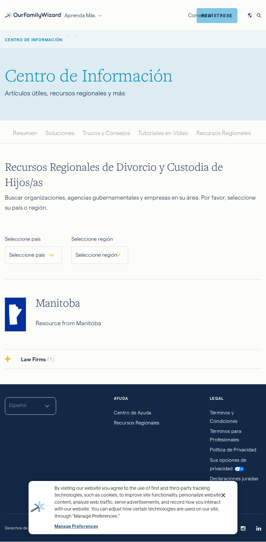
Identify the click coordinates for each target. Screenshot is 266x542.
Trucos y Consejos (106, 133)
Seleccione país (23, 239)
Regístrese (217, 15)
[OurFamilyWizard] (33, 14)
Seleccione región (92, 239)
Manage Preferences (76, 526)
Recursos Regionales (223, 133)
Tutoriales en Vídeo (163, 133)
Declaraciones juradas (234, 478)
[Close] (223, 495)
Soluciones (59, 133)
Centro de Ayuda (132, 412)
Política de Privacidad (233, 449)
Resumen (25, 133)
